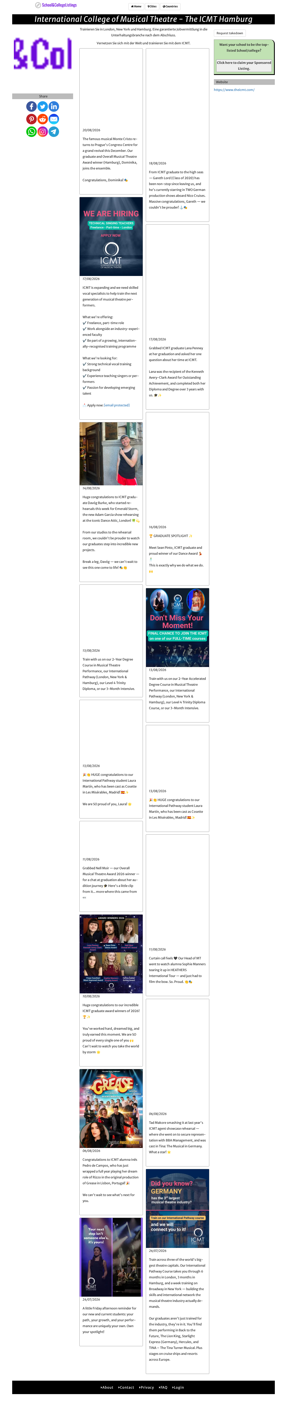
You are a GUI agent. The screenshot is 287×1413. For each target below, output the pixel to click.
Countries (171, 6)
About (107, 1387)
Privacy (147, 1387)
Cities (153, 6)
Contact (127, 1387)
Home (137, 6)
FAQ (164, 1387)
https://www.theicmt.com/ (234, 90)
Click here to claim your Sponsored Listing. (244, 66)
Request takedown (230, 33)
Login (179, 1387)
